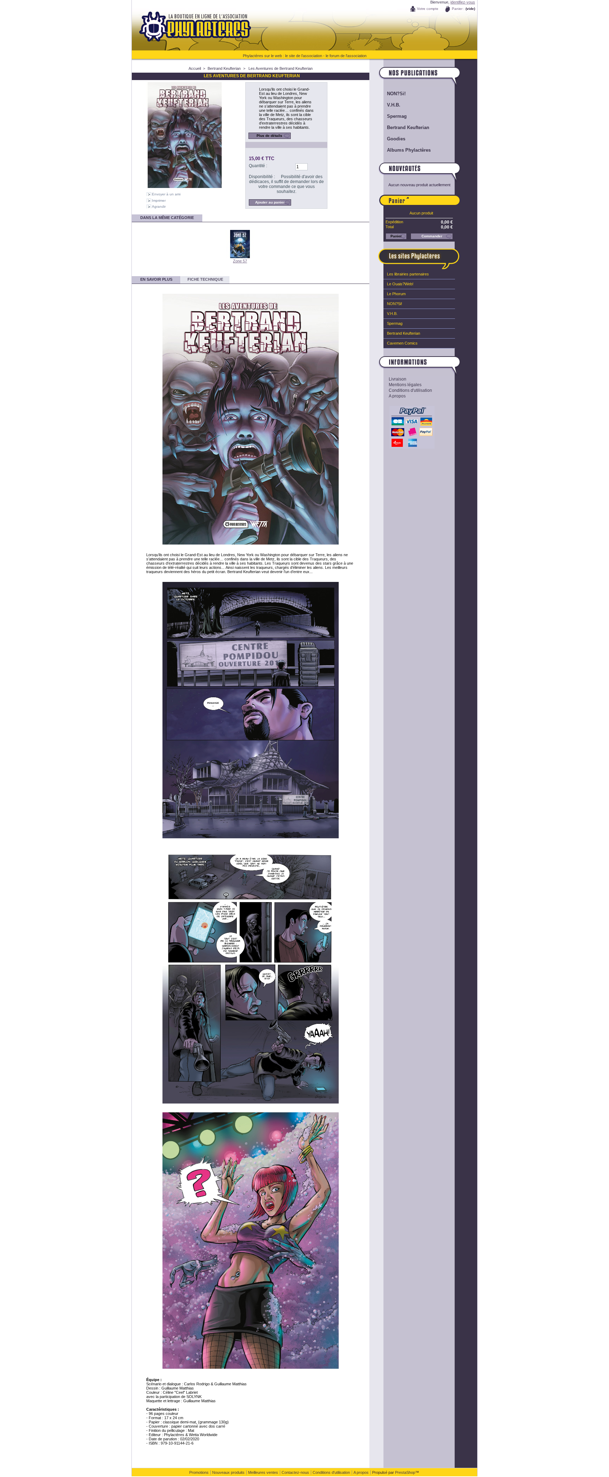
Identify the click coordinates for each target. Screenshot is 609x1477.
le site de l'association (303, 56)
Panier (396, 236)
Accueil (195, 68)
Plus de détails (269, 136)
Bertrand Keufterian (224, 68)
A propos (397, 396)
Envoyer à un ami (166, 194)
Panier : (458, 9)
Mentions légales (405, 384)
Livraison (397, 379)
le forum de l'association (346, 56)
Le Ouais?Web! (400, 284)
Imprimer (159, 200)
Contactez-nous (295, 1472)
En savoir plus (156, 279)
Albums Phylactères (409, 150)
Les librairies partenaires (408, 274)
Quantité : (258, 165)
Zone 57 (240, 261)
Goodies (396, 138)
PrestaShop (405, 1472)
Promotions (199, 1472)
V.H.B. (393, 105)
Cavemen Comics (402, 343)
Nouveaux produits (228, 1472)
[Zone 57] (240, 257)
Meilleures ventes (263, 1472)
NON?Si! (396, 93)
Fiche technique (205, 279)
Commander (432, 236)
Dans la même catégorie (167, 217)
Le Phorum (396, 294)
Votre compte (427, 9)
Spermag (397, 116)
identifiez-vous (462, 2)
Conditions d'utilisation (410, 390)
